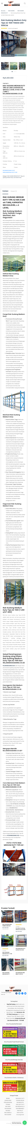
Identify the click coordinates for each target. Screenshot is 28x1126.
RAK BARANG (8, 1108)
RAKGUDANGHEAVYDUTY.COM (10, 172)
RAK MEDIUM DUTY (20, 1106)
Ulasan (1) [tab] (14, 191)
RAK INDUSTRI (20, 1102)
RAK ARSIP (8, 1106)
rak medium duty (17, 177)
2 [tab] (13, 71)
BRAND (8, 1098)
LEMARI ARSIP (8, 1100)
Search (25, 3)
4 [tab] (15, 71)
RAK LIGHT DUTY (20, 1104)
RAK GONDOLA (7, 1112)
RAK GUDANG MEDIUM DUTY (14, 176)
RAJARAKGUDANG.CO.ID (8, 170)
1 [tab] (12, 71)
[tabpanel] (5, 66)
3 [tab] (14, 71)
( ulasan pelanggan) (13, 28)
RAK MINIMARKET (20, 1108)
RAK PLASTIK (20, 1112)
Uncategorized (20, 1114)
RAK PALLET (20, 1110)
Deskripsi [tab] (5, 191)
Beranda (3, 10)
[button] (27, 32)
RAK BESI (8, 1110)
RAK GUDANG (11, 10)
